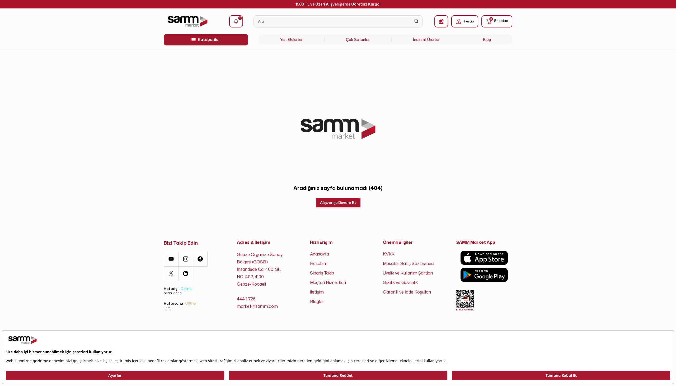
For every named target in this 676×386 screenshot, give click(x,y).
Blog (487, 39)
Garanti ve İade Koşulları (407, 292)
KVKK (389, 254)
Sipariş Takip (322, 273)
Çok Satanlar (358, 39)
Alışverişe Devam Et (338, 202)
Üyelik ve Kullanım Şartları (408, 273)
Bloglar (317, 301)
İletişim (317, 292)
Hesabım (318, 263)
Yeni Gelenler (291, 39)
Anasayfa (319, 254)
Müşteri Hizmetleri (328, 282)
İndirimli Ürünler (426, 39)
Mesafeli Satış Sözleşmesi (408, 263)
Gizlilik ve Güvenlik (400, 282)
